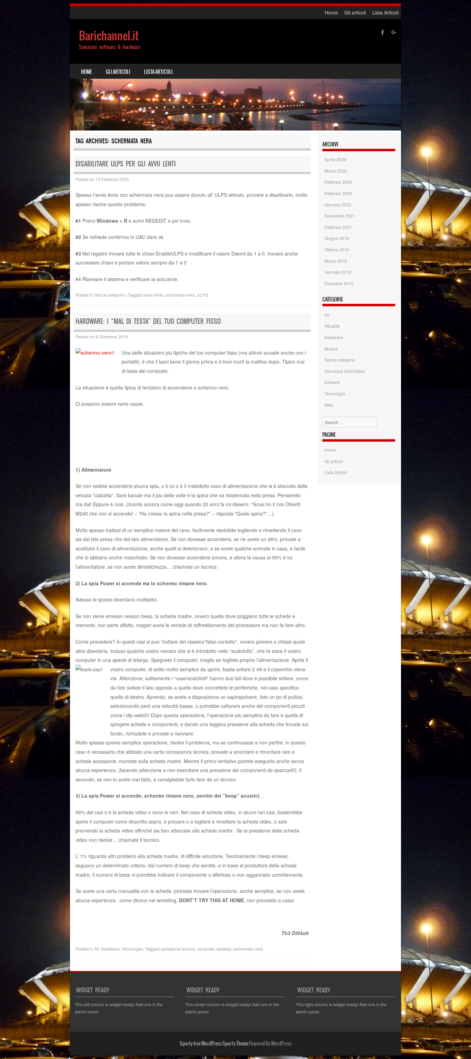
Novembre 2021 (339, 216)
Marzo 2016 (335, 261)
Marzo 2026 (335, 171)
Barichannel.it (109, 35)
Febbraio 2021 (338, 227)
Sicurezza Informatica (344, 371)
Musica (331, 349)
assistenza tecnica (178, 949)
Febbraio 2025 (338, 193)
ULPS (202, 295)
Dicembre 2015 (338, 283)
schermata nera (180, 295)
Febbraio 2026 (338, 182)
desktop (224, 949)
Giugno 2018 (336, 238)
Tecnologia (132, 949)
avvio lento (153, 295)
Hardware (110, 949)
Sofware (332, 382)
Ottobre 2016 (336, 249)
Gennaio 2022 (337, 205)
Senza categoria (109, 295)
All (96, 949)
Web (328, 405)
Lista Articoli (385, 12)
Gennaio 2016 (337, 272)
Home (331, 12)
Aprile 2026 (335, 159)
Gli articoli (355, 12)
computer (205, 949)
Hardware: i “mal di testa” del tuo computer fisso (148, 321)
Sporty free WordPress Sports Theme (214, 1043)
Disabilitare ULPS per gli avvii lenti (126, 164)
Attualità (332, 326)
